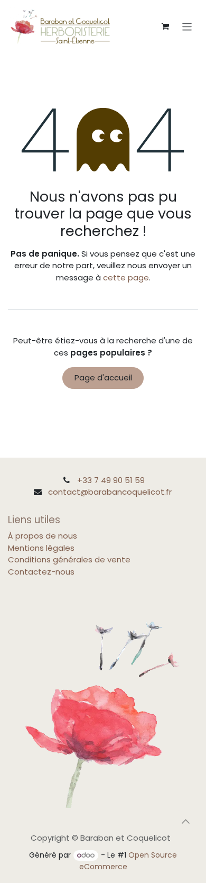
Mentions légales (41, 547)
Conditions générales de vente (69, 559)
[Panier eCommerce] (165, 26)
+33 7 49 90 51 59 (111, 480)
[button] (185, 821)
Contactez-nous (41, 571)
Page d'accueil (103, 377)
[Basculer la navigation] (187, 26)
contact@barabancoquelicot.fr (110, 491)
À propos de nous (42, 535)
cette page (126, 277)
